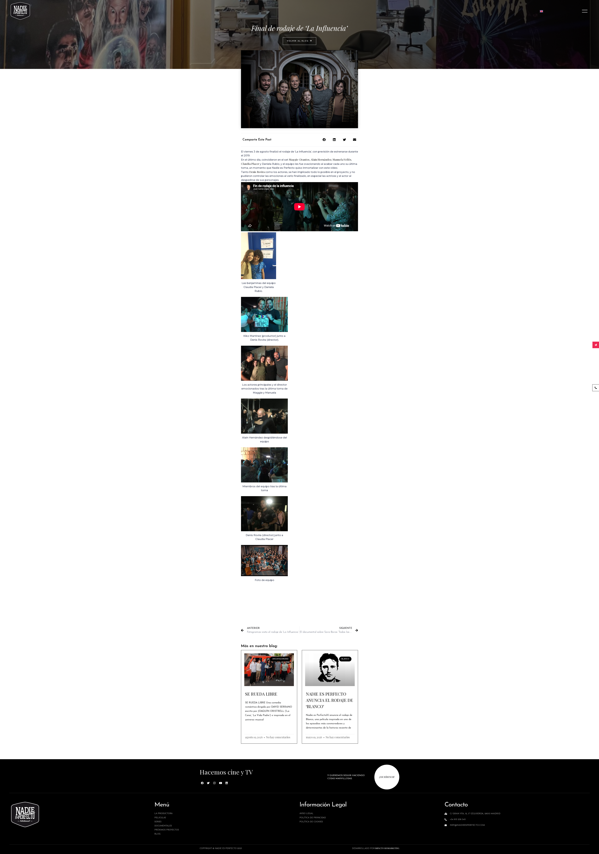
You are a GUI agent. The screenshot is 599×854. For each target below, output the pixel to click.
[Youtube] (220, 783)
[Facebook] (202, 783)
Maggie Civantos (299, 159)
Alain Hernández (321, 159)
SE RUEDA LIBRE (261, 694)
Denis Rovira (257, 172)
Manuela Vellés (342, 159)
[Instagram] (214, 783)
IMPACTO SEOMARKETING (387, 848)
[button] (299, 41)
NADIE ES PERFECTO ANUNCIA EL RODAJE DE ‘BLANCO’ (329, 700)
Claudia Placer (250, 163)
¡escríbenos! (386, 777)
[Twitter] (208, 783)
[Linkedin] (226, 783)
